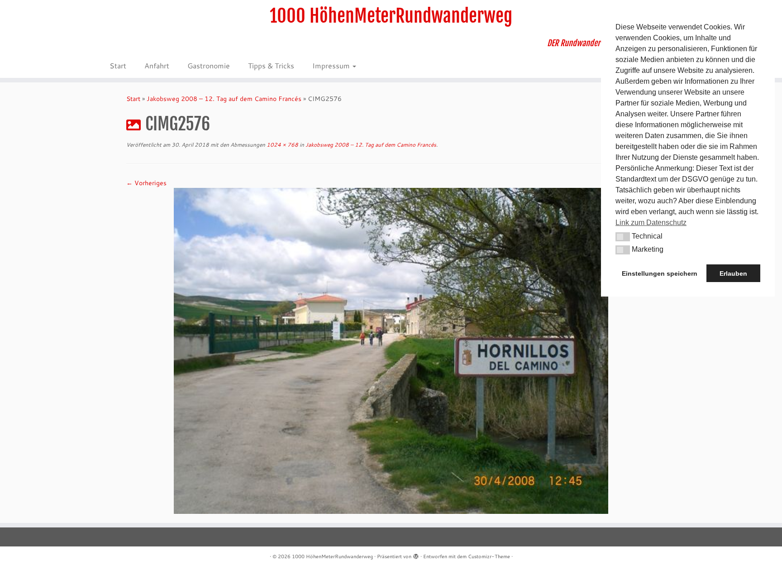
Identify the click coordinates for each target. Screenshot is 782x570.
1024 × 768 (281, 144)
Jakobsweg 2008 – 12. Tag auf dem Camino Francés (224, 98)
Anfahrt (156, 65)
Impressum (332, 65)
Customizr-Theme (489, 556)
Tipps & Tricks (271, 65)
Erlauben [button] (733, 273)
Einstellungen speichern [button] (659, 273)
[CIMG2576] (391, 349)
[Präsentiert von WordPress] (416, 554)
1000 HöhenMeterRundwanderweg (391, 16)
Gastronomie (208, 65)
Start (118, 65)
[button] (622, 236)
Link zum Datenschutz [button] (651, 222)
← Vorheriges (146, 182)
